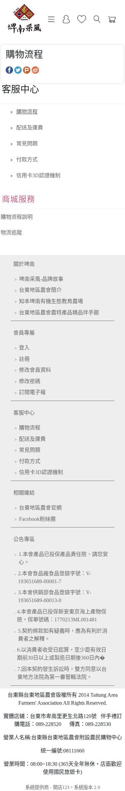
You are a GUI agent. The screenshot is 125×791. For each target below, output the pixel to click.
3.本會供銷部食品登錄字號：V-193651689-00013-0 (54, 596)
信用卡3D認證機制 (38, 175)
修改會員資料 (35, 370)
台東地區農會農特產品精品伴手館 (59, 312)
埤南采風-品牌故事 (41, 279)
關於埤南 (24, 264)
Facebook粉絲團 (37, 519)
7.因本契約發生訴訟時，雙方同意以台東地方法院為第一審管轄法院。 (62, 673)
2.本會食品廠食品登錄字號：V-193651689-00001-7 (54, 577)
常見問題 (27, 143)
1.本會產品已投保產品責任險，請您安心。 (63, 558)
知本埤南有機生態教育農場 (51, 301)
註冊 (24, 359)
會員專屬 (24, 333)
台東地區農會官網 (40, 508)
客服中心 (24, 413)
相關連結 (24, 493)
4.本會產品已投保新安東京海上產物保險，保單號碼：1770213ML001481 (61, 615)
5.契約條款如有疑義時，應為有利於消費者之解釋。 (62, 635)
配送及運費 (29, 127)
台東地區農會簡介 (40, 290)
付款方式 (27, 159)
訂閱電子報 (32, 392)
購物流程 (27, 112)
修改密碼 (29, 381)
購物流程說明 (17, 217)
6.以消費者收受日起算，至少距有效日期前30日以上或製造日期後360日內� (61, 654)
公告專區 (24, 539)
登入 (24, 348)
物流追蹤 (11, 232)
